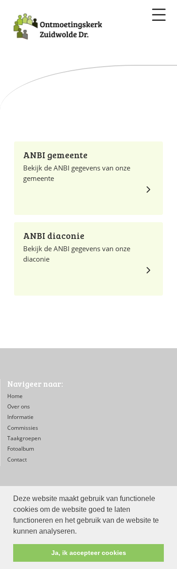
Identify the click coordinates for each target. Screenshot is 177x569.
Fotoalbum (20, 448)
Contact (17, 459)
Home (15, 396)
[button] (80, 531)
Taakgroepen (24, 438)
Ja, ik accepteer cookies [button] (88, 552)
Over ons (18, 406)
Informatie (20, 417)
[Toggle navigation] (159, 15)
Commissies (22, 428)
